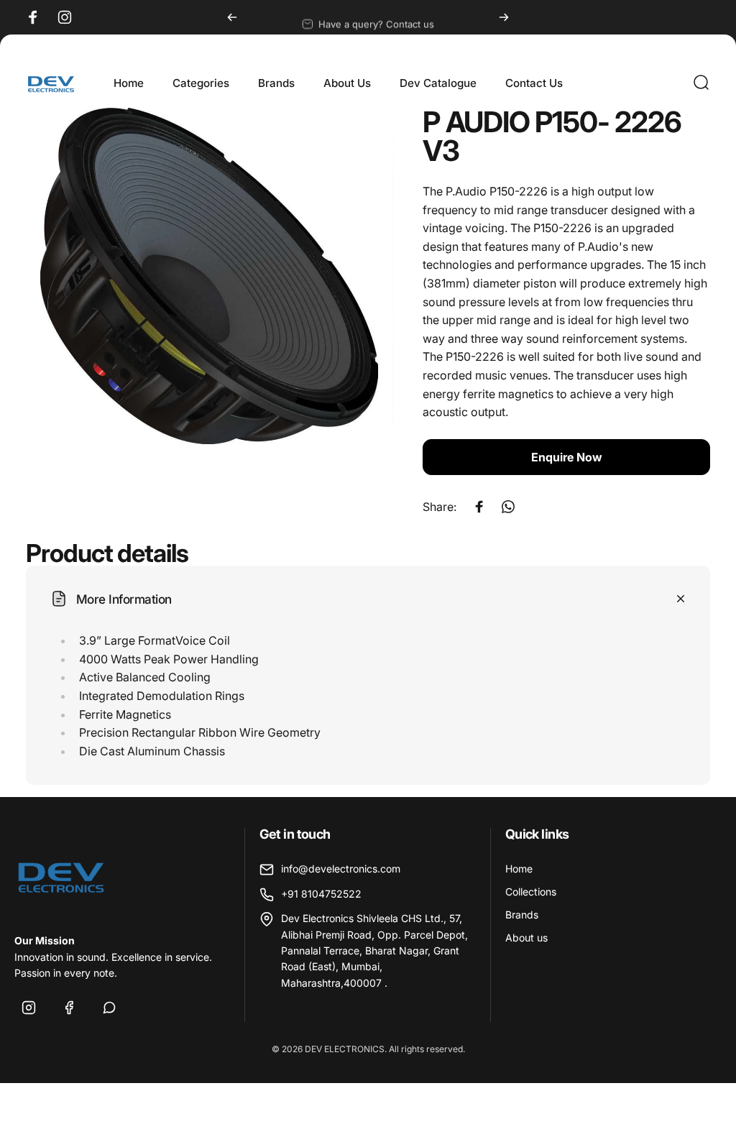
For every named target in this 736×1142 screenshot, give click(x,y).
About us (526, 937)
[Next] (504, 17)
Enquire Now (566, 457)
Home (519, 868)
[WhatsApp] (109, 1007)
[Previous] (232, 17)
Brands (521, 914)
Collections (530, 891)
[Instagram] (28, 1007)
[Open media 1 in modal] (210, 276)
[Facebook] (69, 1007)
